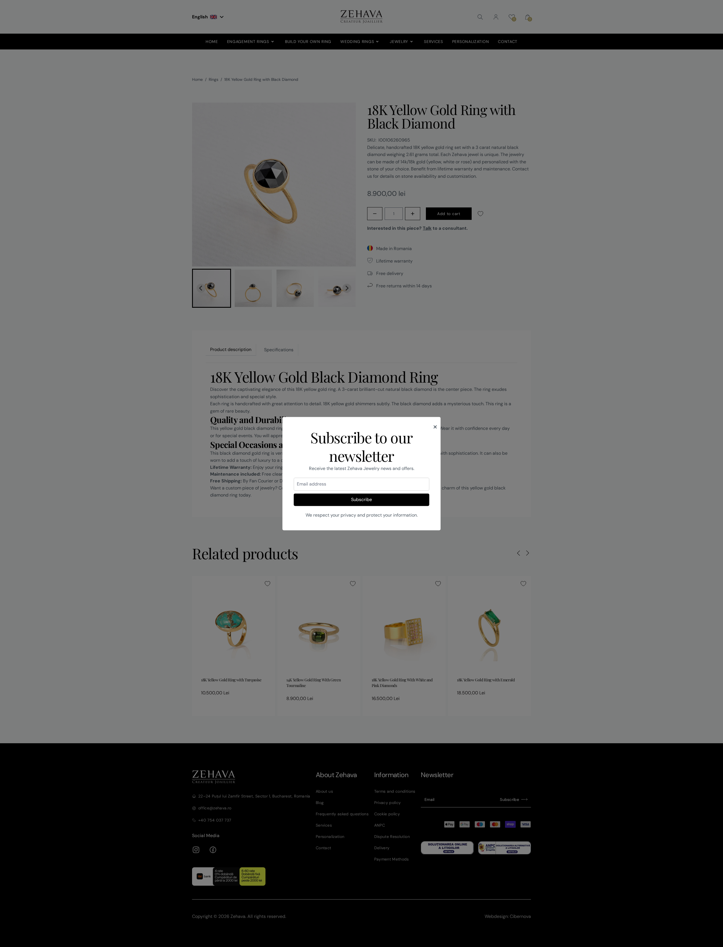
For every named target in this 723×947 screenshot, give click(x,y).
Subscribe (361, 500)
